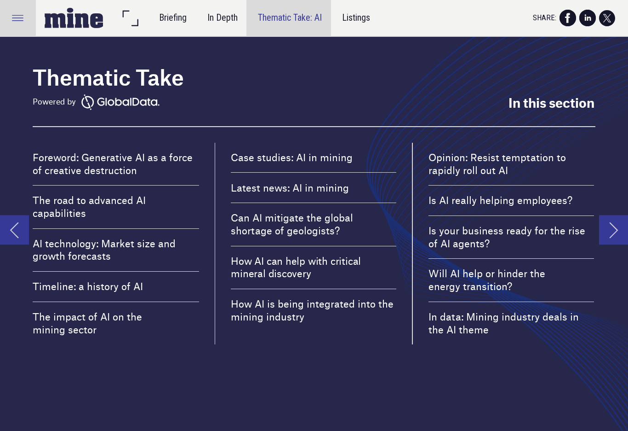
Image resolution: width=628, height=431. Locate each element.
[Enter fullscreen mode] (130, 18)
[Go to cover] (74, 18)
